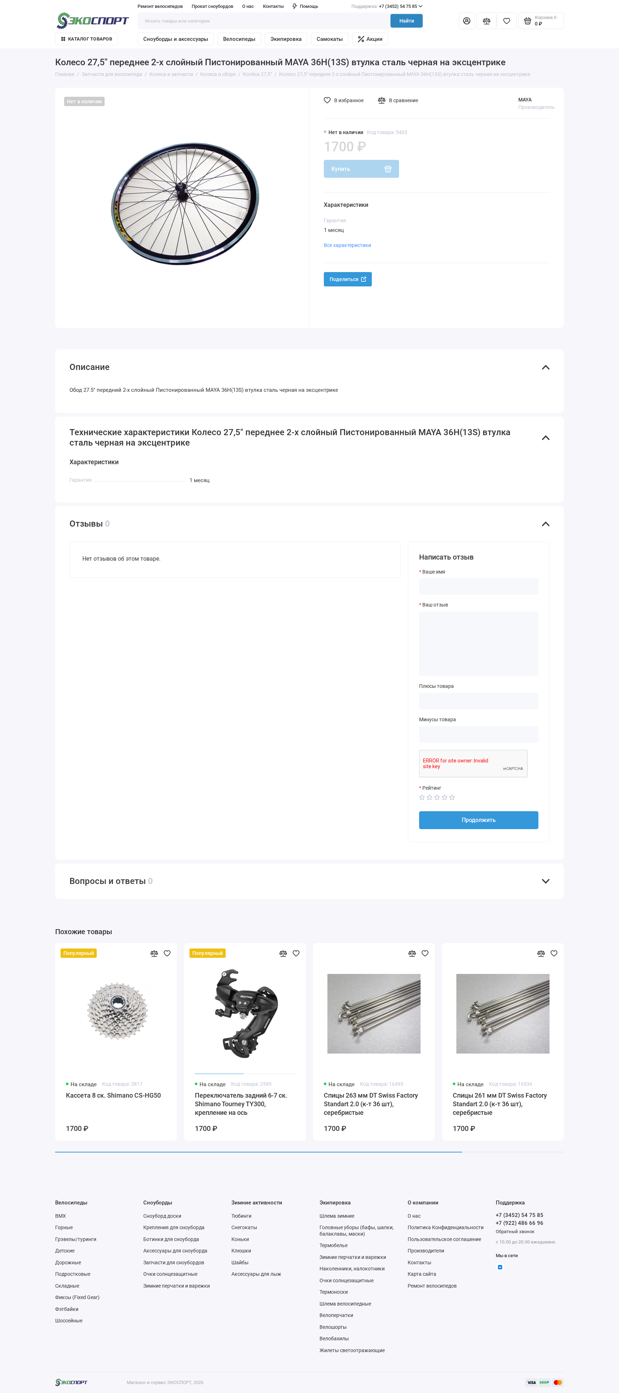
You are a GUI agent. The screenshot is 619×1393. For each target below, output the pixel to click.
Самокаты (330, 39)
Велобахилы (334, 1338)
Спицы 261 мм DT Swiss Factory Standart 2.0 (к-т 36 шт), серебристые (500, 1104)
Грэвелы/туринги (75, 1239)
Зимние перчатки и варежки (176, 1286)
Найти (406, 21)
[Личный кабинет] (467, 21)
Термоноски (334, 1292)
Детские (65, 1251)
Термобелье (333, 1245)
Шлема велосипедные (345, 1304)
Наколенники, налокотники (352, 1268)
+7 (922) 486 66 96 (519, 1223)
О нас (414, 1216)
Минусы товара (437, 719)
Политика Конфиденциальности (446, 1227)
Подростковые (72, 1274)
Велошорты (333, 1327)
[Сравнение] (486, 21)
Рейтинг (431, 788)
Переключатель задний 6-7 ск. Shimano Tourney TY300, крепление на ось (241, 1104)
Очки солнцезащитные (170, 1274)
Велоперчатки (336, 1315)
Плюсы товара (436, 686)
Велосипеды (239, 39)
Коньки (240, 1239)
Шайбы (240, 1262)
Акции (374, 39)
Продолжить (479, 820)
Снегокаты (244, 1227)
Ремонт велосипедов (160, 6)
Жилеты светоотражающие (352, 1350)
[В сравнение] (154, 953)
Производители (426, 1251)
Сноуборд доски (162, 1216)
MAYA (525, 100)
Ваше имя (433, 572)
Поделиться (344, 279)
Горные (64, 1227)
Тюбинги (241, 1216)
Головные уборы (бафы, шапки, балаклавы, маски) (357, 1231)
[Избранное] (506, 21)
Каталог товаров (90, 39)
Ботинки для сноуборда (171, 1239)
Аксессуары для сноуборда (175, 1251)
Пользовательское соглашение (444, 1239)
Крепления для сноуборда (174, 1227)
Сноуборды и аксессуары (175, 39)
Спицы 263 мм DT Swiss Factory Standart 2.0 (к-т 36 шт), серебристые (371, 1104)
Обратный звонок (515, 1231)
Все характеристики (347, 245)
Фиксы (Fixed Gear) (77, 1297)
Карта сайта (422, 1274)
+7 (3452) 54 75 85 (384, 6)
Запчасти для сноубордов (173, 1262)
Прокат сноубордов (212, 6)
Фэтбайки (66, 1309)
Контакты (273, 6)
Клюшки (241, 1251)
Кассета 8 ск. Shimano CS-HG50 (113, 1095)
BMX (60, 1216)
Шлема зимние (337, 1216)
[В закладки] (167, 953)
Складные (67, 1286)
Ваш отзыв (435, 605)
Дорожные (68, 1262)
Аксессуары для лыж (256, 1274)
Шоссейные (68, 1320)
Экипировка (286, 39)
